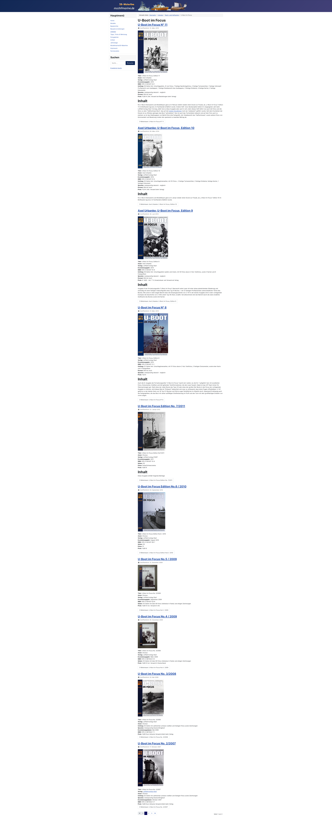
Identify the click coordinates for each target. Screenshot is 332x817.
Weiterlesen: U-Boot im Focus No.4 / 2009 (154, 667)
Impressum (113, 48)
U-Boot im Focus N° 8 (152, 307)
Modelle (113, 23)
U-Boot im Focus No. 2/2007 (157, 743)
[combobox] (118, 63)
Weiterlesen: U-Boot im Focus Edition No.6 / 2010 (156, 553)
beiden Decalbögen (175, 111)
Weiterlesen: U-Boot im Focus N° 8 (151, 400)
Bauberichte (114, 26)
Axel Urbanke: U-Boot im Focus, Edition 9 (165, 210)
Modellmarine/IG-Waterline (119, 45)
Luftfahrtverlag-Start (150, 791)
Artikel (112, 40)
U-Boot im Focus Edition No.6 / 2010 (162, 486)
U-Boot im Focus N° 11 (152, 24)
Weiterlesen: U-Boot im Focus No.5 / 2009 (154, 610)
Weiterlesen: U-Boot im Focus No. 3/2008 (154, 737)
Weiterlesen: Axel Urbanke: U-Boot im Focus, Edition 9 (158, 301)
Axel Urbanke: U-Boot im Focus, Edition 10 (166, 128)
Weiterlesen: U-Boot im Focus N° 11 (152, 121)
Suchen (131, 63)
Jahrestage (114, 43)
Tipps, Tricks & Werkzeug (118, 34)
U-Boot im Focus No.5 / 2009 (157, 559)
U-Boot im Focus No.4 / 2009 (157, 616)
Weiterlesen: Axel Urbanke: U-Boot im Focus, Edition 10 (158, 204)
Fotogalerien (114, 37)
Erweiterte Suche (116, 68)
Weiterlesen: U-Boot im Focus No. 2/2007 (154, 807)
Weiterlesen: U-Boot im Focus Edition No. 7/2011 (156, 480)
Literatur (113, 31)
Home (112, 20)
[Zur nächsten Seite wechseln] (151, 813)
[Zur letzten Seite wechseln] (155, 813)
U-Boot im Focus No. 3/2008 (157, 673)
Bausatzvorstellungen (117, 29)
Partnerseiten (114, 51)
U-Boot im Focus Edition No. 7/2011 (161, 406)
